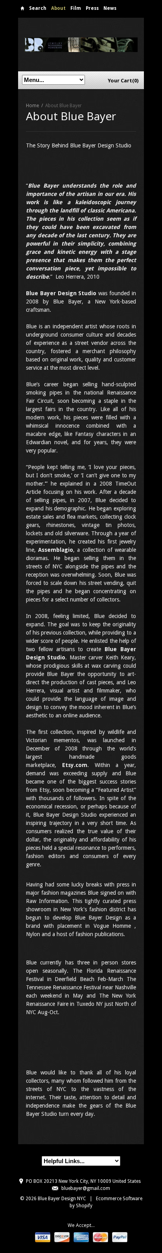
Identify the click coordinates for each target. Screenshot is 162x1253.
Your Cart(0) (123, 81)
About (58, 8)
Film (75, 8)
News (109, 8)
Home (22, 9)
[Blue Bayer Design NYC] (81, 44)
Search (37, 8)
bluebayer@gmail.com (85, 1188)
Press (92, 8)
